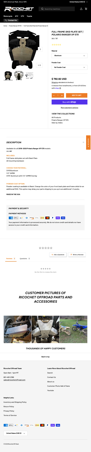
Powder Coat (56, 62)
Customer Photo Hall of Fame (58, 386)
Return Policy (9, 406)
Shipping (55, 82)
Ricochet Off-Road (13, 444)
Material (54, 51)
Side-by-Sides (57, 123)
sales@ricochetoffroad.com (14, 380)
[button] (86, 8)
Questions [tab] (23, 258)
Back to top (45, 357)
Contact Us (51, 377)
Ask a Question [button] (59, 255)
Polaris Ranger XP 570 (15, 25)
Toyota (29, 16)
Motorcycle (8, 16)
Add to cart (76, 95)
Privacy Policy (9, 411)
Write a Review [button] (78, 255)
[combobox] (57, 9)
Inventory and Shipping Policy (15, 402)
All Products (56, 117)
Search (50, 373)
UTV (22, 16)
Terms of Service (10, 415)
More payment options (69, 107)
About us (50, 381)
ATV (16, 16)
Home (5, 25)
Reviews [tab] (9, 258)
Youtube (50, 390)
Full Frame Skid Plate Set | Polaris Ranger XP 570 (37, 25)
